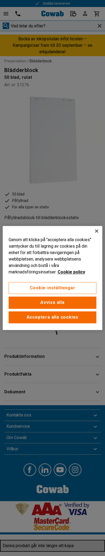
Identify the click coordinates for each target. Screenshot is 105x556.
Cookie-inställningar (52, 287)
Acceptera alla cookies (53, 317)
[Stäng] (97, 231)
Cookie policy (71, 272)
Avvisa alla (52, 302)
